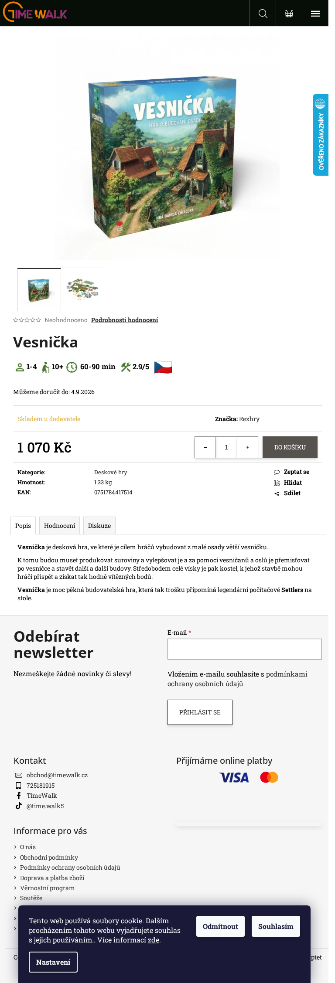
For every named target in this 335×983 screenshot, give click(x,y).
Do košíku (290, 447)
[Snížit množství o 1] (205, 447)
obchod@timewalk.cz (57, 775)
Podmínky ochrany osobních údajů (70, 867)
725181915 (41, 785)
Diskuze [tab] (99, 525)
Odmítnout (220, 926)
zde (153, 939)
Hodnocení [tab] (59, 525)
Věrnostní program (47, 888)
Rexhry (249, 419)
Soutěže (31, 898)
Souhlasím (276, 926)
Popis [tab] (23, 525)
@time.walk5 (45, 806)
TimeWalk (42, 795)
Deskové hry (110, 472)
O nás (28, 847)
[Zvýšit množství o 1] (247, 447)
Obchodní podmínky (49, 857)
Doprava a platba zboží (52, 878)
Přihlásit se (200, 712)
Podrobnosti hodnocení (124, 320)
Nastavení (53, 961)
